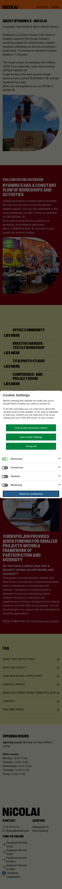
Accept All (31, 446)
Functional (17, 467)
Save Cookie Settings (31, 437)
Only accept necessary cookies (31, 427)
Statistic (15, 476)
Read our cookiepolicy (31, 493)
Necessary (16, 458)
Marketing (16, 485)
